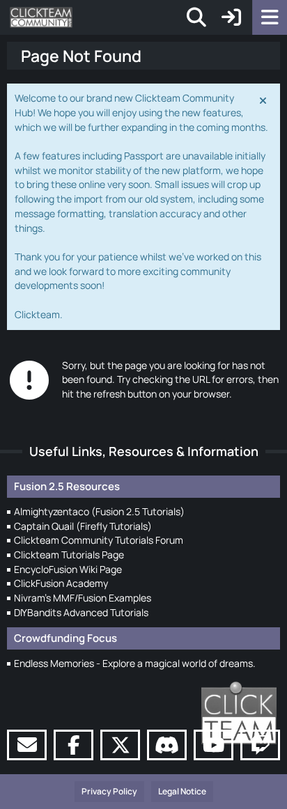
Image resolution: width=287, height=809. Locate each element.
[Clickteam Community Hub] (41, 17)
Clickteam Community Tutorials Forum (98, 540)
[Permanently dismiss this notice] (264, 99)
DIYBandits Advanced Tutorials (81, 612)
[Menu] (269, 17)
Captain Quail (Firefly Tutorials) (83, 526)
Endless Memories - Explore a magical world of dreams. (135, 663)
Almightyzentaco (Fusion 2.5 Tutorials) (99, 511)
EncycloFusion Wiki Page (68, 569)
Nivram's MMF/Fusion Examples (82, 597)
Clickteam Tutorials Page (69, 554)
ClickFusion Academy (61, 583)
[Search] (196, 17)
